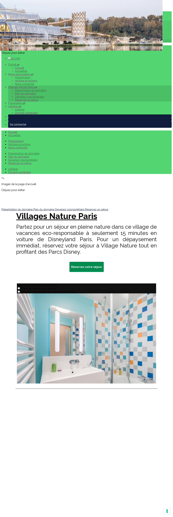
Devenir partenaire (26, 112)
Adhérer (20, 109)
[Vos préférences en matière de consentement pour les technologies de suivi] (167, 511)
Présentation (23, 77)
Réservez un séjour (26, 100)
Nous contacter (24, 84)
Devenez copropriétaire (29, 96)
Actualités (21, 71)
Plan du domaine (25, 93)
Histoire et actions (26, 80)
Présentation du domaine (30, 90)
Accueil (19, 67)
